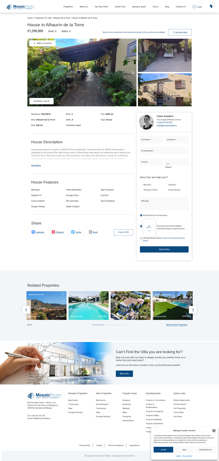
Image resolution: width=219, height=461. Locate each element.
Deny (184, 450)
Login (100, 257)
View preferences (205, 450)
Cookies (178, 456)
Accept (163, 450)
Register (118, 257)
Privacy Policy (187, 456)
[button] (214, 430)
